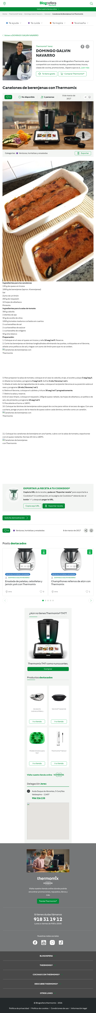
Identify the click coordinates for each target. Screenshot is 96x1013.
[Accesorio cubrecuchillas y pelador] (37, 696)
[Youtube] (43, 942)
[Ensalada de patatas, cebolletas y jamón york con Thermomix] (25, 561)
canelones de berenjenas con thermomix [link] (67, 14)
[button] (92, 4)
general (47, 14)
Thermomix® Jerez (15, 14)
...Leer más (84, 67)
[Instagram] (52, 942)
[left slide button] (5, 600)
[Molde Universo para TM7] (37, 738)
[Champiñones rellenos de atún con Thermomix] (71, 561)
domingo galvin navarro (33, 14)
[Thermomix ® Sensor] (59, 738)
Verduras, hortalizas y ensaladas (17, 574)
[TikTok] (61, 942)
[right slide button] (91, 600)
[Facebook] (35, 942)
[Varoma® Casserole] (59, 696)
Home (4, 14)
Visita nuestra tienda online (47, 9)
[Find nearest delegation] (4, 4)
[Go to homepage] (48, 3)
